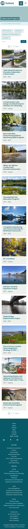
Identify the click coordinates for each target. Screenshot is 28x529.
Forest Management (14, 488)
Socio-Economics (14, 507)
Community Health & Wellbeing (14, 503)
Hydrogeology (14, 475)
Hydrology (14, 477)
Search (23, 41)
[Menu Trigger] (21, 3)
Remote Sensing (14, 520)
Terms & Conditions (10, 527)
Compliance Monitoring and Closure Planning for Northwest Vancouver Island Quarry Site (13, 230)
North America (7, 31)
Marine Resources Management (14, 480)
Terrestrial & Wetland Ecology (14, 494)
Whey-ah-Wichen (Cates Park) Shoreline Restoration (11, 167)
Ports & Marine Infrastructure (14, 458)
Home (14, 423)
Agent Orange (14, 436)
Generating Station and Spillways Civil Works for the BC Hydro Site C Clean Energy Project (13, 379)
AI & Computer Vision (14, 514)
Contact (14, 434)
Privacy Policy (20, 527)
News (14, 430)
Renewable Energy (14, 463)
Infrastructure (14, 452)
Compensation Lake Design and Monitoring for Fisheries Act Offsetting (13, 104)
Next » (17, 46)
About (14, 425)
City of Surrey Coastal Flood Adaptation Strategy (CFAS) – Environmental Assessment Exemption (12, 350)
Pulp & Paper (14, 460)
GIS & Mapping (14, 518)
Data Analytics (14, 516)
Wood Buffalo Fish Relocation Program (11, 198)
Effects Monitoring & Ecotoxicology (14, 473)
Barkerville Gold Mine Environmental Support (12, 404)
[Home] (7, 3)
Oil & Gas (14, 456)
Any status (6, 38)
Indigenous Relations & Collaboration (14, 505)
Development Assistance (14, 448)
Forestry (14, 450)
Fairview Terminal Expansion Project (10, 288)
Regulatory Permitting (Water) (11, 34)
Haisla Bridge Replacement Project (11, 317)
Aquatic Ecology (14, 471)
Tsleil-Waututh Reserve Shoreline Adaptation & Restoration (12, 72)
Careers (14, 432)
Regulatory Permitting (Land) (14, 492)
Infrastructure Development (14, 490)
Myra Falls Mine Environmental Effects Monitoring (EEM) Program (13, 136)
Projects (14, 427)
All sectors (18, 31)
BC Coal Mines (9, 259)
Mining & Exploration (14, 454)
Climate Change (14, 501)
